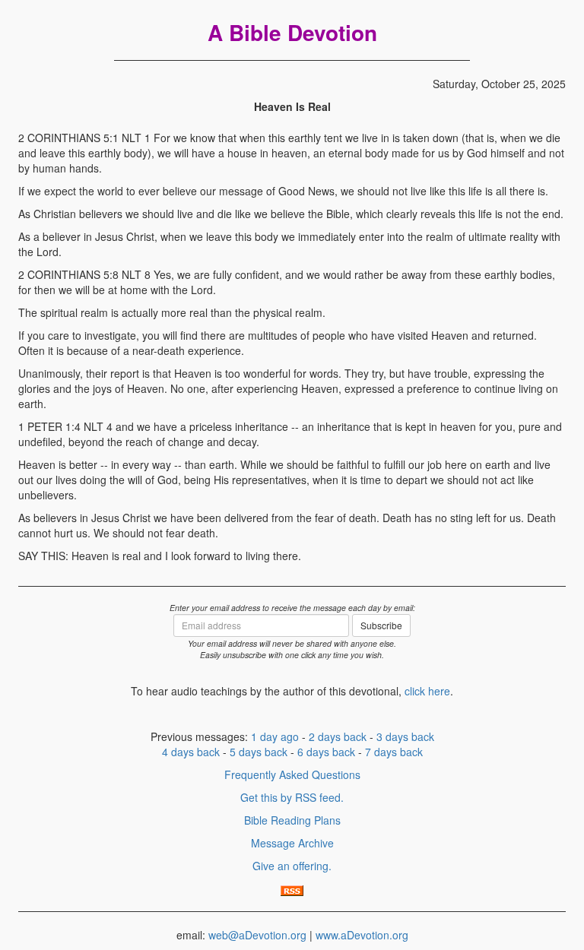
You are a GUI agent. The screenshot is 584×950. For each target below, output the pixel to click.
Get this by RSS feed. (292, 797)
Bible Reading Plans (292, 820)
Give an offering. (292, 865)
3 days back (405, 736)
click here (427, 690)
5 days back (258, 751)
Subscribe (381, 625)
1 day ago (275, 736)
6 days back (326, 751)
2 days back (338, 736)
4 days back (191, 751)
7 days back (394, 751)
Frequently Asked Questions (292, 774)
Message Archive (292, 842)
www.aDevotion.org (362, 934)
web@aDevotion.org (257, 934)
